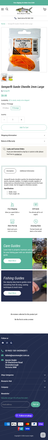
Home (3, 24)
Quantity (3, 114)
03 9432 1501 (29, 18)
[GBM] (11, 342)
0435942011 (22, 350)
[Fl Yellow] (6, 111)
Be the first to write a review (24, 319)
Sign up (35, 404)
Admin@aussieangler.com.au (17, 355)
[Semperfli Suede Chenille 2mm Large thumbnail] (4, 77)
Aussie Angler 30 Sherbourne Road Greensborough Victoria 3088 (14, 363)
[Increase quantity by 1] (21, 120)
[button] (24, 319)
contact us (18, 154)
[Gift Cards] (35, 209)
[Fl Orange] (16, 111)
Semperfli (6, 91)
